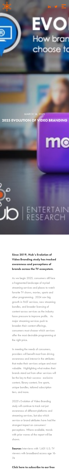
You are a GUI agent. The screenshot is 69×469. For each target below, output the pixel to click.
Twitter (56, 7)
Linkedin (49, 7)
